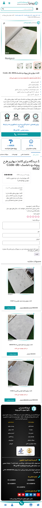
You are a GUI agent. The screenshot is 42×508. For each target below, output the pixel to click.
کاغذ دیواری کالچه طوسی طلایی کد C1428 (21, 391)
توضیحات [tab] (14, 154)
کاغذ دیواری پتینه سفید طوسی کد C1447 (21, 301)
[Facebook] (34, 494)
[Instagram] (38, 494)
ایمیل (38, 239)
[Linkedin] (30, 494)
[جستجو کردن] (2, 8)
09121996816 (30, 480)
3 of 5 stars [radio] (33, 216)
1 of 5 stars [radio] (38, 216)
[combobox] (18, 8)
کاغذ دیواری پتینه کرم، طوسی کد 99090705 (21, 345)
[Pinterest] (23, 494)
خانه (39, 15)
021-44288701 (12, 484)
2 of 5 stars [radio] (36, 216)
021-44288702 (21, 487)
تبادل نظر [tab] (36, 154)
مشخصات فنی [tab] (25, 154)
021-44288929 (12, 480)
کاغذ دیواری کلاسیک (28, 15)
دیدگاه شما (36, 220)
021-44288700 (31, 484)
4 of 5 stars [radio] (30, 216)
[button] (37, 8)
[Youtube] (19, 494)
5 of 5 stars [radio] (28, 216)
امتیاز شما (37, 213)
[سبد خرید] (9, 3)
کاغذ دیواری (35, 15)
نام (39, 231)
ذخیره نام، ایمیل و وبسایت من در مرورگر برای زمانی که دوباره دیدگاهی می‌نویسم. (21, 249)
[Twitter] (27, 494)
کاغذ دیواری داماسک (19, 15)
